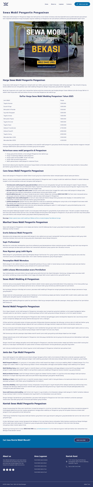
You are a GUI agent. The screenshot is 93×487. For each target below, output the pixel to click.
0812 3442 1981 (76, 466)
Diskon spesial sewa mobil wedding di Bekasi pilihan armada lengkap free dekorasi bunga (35, 218)
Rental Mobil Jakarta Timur (40, 469)
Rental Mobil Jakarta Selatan (41, 460)
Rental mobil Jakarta (11, 460)
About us (53, 4)
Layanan (61, 4)
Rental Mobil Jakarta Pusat (40, 472)
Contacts (69, 4)
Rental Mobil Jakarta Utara (40, 466)
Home (46, 4)
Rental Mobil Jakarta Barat (40, 463)
